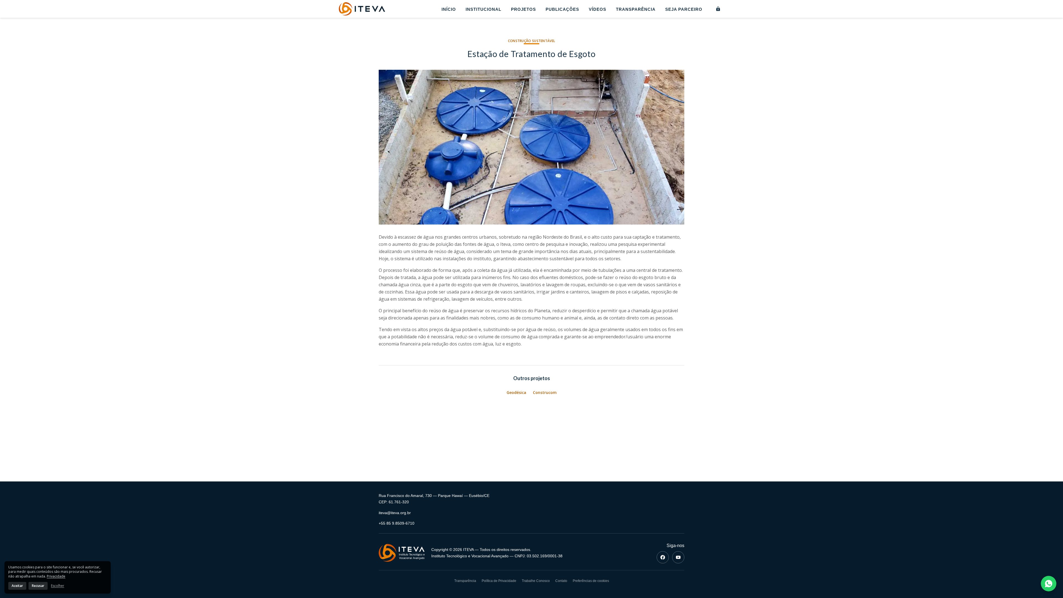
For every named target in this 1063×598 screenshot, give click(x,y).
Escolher (57, 586)
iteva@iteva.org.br (395, 513)
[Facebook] (663, 557)
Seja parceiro (683, 9)
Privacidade (56, 576)
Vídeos (597, 9)
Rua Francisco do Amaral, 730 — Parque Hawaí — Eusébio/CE (434, 495)
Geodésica (516, 392)
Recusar (38, 585)
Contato (561, 581)
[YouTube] (678, 557)
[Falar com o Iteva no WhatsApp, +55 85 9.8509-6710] (1048, 583)
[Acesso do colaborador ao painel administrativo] (718, 9)
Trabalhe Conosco (536, 581)
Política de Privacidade (499, 581)
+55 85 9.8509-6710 (396, 523)
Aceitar (17, 585)
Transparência (636, 9)
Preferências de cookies (591, 581)
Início (449, 9)
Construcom (545, 392)
